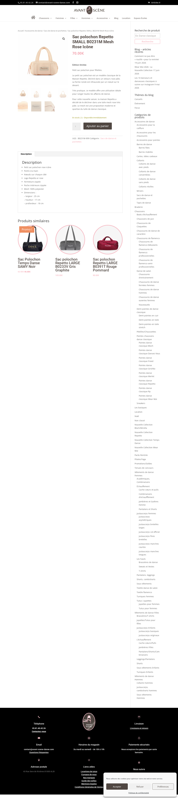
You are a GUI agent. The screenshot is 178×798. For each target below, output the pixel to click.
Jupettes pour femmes (149, 604)
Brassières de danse (148, 562)
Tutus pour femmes (148, 608)
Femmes (60, 18)
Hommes (85, 18)
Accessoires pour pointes (148, 140)
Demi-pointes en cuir (148, 315)
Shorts (140, 663)
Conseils (138, 99)
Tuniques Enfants (145, 672)
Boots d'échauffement (147, 214)
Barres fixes (144, 147)
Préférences (163, 786)
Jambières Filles (146, 647)
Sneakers (141, 403)
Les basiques (141, 407)
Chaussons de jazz (145, 218)
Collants (140, 160)
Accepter (117, 786)
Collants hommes (145, 683)
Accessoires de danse (33, 30)
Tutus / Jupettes (144, 600)
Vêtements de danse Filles (147, 612)
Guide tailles (88, 781)
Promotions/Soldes (143, 463)
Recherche (147, 41)
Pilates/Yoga (140, 459)
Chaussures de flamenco (148, 238)
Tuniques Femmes (145, 596)
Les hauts (141, 559)
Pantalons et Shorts (148, 509)
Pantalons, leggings (146, 575)
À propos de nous (89, 774)
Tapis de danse (144, 202)
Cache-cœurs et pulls (149, 489)
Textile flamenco (144, 592)
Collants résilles (146, 186)
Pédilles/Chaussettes (146, 331)
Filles (72, 18)
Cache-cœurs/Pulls (147, 643)
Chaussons (44, 18)
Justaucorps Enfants (146, 628)
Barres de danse (144, 144)
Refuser (140, 786)
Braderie (139, 207)
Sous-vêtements (144, 583)
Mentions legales (89, 784)
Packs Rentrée (141, 455)
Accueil (21, 30)
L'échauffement (144, 639)
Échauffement (143, 486)
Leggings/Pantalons (146, 659)
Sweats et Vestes (146, 566)
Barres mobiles (146, 152)
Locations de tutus (89, 771)
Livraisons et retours (139, 728)
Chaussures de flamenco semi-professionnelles (146, 263)
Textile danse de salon (147, 588)
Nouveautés (144, 304)
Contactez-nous (39, 731)
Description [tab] (26, 154)
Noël (137, 416)
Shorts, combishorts (146, 579)
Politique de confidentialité (138, 793)
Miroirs (140, 191)
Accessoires (102, 18)
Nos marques (89, 778)
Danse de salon (144, 271)
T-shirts (142, 571)
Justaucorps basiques (149, 631)
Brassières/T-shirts (145, 616)
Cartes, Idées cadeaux (147, 156)
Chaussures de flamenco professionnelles (146, 252)
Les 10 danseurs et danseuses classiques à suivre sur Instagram (146, 81)
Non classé (140, 420)
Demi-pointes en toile (149, 320)
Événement (140, 103)
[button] (63, 38)
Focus (137, 107)
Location (126, 18)
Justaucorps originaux (149, 635)
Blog (116, 18)
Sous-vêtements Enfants (148, 667)
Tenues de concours (144, 468)
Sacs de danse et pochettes (55, 30)
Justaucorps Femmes (146, 513)
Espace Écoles (140, 18)
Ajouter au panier (97, 126)
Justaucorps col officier (149, 532)
